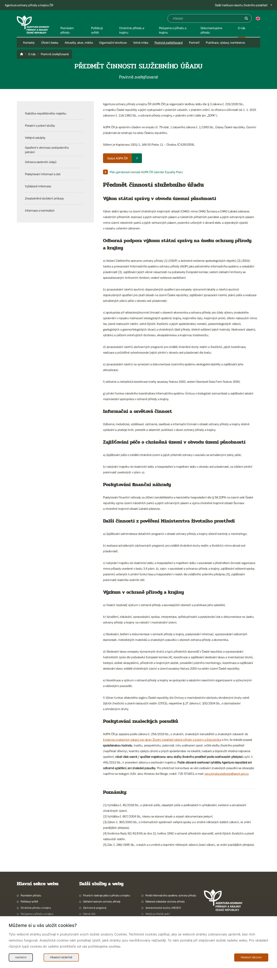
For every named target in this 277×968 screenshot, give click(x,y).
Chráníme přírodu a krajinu (36, 907)
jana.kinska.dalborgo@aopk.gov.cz (226, 773)
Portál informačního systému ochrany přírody (170, 895)
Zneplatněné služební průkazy (44, 198)
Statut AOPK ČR (117, 158)
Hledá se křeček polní (157, 913)
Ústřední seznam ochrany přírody (101, 901)
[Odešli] (246, 18)
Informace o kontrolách (39, 210)
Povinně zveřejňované (169, 42)
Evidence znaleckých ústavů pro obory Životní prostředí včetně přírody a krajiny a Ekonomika (162, 739)
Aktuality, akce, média (79, 42)
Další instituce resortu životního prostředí (241, 5)
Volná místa (140, 42)
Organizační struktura (113, 42)
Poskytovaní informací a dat (42, 174)
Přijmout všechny (251, 957)
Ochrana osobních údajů (40, 162)
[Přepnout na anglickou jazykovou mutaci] (258, 18)
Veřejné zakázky (35, 137)
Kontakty (29, 42)
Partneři (194, 42)
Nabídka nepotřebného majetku (45, 113)
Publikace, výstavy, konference (225, 42)
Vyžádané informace (38, 186)
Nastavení (20, 957)
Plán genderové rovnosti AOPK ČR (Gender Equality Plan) (146, 172)
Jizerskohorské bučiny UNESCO (163, 907)
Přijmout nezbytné (61, 957)
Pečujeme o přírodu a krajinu (37, 913)
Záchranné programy (94, 907)
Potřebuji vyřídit (29, 901)
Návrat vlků (89, 913)
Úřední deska (49, 42)
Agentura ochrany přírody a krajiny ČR (29, 5)
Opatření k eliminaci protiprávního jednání (47, 150)
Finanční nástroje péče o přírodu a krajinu (106, 895)
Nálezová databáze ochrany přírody (165, 901)
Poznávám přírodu (31, 895)
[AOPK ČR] (21, 54)
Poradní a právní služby (40, 125)
